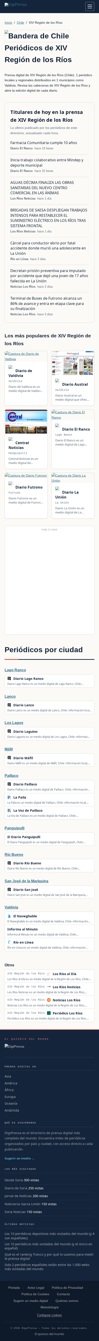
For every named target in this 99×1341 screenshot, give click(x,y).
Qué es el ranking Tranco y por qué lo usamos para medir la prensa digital (49, 1256)
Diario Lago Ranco (28, 678)
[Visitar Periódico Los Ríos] (87, 1013)
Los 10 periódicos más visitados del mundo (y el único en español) (48, 1246)
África (9, 1090)
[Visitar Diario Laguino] (42, 731)
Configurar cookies (49, 1315)
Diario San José (25, 889)
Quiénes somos (66, 1301)
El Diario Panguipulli (23, 837)
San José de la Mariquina (26, 881)
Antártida (12, 1110)
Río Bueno (14, 855)
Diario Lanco (23, 705)
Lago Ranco (15, 670)
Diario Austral (74, 384)
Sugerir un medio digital (30, 1301)
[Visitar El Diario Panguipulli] (45, 837)
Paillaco (11, 776)
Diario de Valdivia (20, 373)
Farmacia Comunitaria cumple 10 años (43, 142)
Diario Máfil (23, 758)
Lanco (10, 696)
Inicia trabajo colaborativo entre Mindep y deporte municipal (46, 162)
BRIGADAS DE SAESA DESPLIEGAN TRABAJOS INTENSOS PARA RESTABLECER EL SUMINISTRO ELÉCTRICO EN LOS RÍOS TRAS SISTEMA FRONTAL (48, 218)
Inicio (8, 22)
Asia (8, 1076)
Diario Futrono (29, 487)
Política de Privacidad (67, 1287)
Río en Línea (19, 259)
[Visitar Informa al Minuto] (43, 929)
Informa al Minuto (22, 929)
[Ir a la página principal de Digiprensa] (26, 6)
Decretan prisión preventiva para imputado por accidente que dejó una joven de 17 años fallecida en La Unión (49, 276)
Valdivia (11, 907)
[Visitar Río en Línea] (38, 942)
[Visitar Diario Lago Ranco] (48, 679)
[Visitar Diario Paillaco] (42, 784)
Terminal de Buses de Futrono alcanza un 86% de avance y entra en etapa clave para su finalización (47, 303)
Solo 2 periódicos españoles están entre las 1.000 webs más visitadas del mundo (47, 1267)
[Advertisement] (49, 582)
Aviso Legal (35, 1287)
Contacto (63, 1294)
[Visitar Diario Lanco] (39, 705)
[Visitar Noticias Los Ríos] (85, 1000)
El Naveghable (25, 916)
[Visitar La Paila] (31, 797)
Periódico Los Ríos (67, 1013)
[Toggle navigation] (89, 6)
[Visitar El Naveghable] (42, 916)
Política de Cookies (35, 1294)
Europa (10, 1097)
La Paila (19, 797)
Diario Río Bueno (27, 863)
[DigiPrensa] (27, 1048)
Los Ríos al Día (64, 974)
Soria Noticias (15, 1212)
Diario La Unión (67, 495)
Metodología (50, 1307)
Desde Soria (14, 1180)
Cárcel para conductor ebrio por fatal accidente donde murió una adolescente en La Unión (48, 248)
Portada (14, 1287)
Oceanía (11, 1103)
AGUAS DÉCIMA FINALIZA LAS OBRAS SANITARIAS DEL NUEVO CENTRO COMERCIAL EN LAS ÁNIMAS (42, 187)
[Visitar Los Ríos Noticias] (85, 987)
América (11, 1083)
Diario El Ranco (21, 148)
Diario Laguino (25, 731)
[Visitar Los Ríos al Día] (81, 974)
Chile (20, 22)
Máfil (9, 749)
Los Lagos (14, 723)
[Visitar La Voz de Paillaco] (47, 810)
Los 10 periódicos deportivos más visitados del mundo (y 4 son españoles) (49, 1236)
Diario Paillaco (25, 784)
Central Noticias (19, 445)
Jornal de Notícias (18, 1196)
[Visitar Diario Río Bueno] (46, 863)
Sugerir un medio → (20, 1158)
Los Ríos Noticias (22, 198)
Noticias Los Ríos (22, 286)
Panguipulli (14, 828)
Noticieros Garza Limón (23, 1204)
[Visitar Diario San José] (43, 890)
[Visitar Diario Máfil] (38, 758)
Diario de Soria (16, 1188)
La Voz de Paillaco (28, 810)
